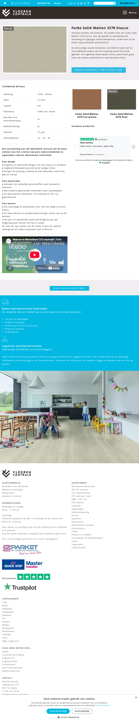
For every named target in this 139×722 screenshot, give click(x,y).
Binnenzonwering (80, 512)
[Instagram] (85, 3)
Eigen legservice (10, 641)
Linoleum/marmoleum (13, 654)
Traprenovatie (79, 547)
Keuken (5, 625)
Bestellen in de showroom (15, 486)
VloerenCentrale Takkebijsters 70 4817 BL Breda (10, 684)
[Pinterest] (88, 3)
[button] (69, 717)
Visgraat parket (9, 661)
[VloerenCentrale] (16, 13)
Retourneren (8, 493)
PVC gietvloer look (81, 496)
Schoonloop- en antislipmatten (87, 538)
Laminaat (76, 505)
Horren (75, 515)
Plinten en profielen (81, 534)
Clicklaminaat (8, 664)
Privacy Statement (103, 705)
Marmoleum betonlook (83, 486)
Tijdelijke (6, 634)
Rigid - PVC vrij (79, 499)
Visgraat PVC (8, 658)
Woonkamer (8, 628)
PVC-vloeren (78, 502)
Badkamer (7, 608)
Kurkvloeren (78, 522)
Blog (57, 3)
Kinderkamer (8, 631)
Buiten (5, 605)
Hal (3, 618)
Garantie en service (12, 496)
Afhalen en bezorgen (12, 489)
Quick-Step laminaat (12, 667)
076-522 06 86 (22, 3)
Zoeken (114, 3)
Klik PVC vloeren (80, 489)
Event (5, 637)
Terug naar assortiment (69, 288)
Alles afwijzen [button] (82, 711)
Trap (4, 602)
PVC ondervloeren (81, 493)
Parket (75, 531)
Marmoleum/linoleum (83, 525)
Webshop (128, 3)
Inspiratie (43, 3)
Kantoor (6, 621)
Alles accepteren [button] (58, 711)
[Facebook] (78, 3)
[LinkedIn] (81, 3)
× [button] (136, 698)
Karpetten (76, 518)
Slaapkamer (8, 612)
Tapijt (74, 541)
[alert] (69, 708)
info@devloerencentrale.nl (15, 694)
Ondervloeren (78, 528)
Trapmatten (77, 544)
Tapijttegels (78, 509)
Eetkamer (7, 615)
